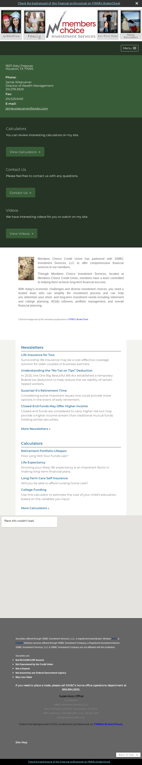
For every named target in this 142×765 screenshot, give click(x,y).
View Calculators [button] (23, 152)
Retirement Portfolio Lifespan (44, 451)
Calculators (32, 443)
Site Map (21, 742)
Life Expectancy (33, 462)
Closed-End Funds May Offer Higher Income (54, 406)
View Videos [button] (20, 233)
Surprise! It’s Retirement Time (44, 390)
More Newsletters (35, 429)
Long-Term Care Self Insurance (44, 478)
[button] (129, 48)
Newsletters (32, 347)
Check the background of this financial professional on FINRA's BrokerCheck (69, 3)
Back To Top (126, 754)
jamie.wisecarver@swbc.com (27, 108)
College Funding (33, 489)
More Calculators (35, 508)
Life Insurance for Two (38, 355)
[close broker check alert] (136, 3)
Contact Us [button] (19, 193)
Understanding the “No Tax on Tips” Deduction (56, 370)
